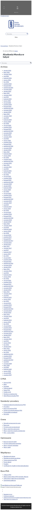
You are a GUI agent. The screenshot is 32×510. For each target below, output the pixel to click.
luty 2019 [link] (6, 210)
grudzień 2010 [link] (8, 356)
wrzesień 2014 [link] (8, 311)
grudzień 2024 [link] (8, 104)
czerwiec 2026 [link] (8, 74)
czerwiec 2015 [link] (8, 293)
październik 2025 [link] (8, 87)
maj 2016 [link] (6, 273)
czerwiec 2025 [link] (8, 95)
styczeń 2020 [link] (7, 193)
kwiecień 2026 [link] (8, 78)
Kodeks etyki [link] (7, 392)
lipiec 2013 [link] (7, 337)
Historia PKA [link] (7, 382)
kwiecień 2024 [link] (8, 119)
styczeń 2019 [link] (7, 212)
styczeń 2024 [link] (7, 125)
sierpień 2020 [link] (7, 186)
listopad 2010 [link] (7, 358)
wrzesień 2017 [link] (8, 242)
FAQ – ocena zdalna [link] (9, 432)
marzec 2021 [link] (7, 172)
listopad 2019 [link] (7, 197)
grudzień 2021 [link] (8, 159)
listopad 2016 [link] (7, 261)
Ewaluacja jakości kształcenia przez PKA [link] (15, 405)
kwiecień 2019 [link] (8, 206)
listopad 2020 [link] (7, 180)
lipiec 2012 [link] (7, 348)
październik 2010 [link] (8, 360)
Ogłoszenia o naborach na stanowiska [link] (14, 478)
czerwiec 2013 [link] (8, 339)
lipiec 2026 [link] (7, 72)
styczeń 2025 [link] (7, 103)
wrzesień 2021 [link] (8, 163)
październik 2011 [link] (8, 354)
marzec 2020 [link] (7, 189)
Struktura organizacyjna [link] (10, 394)
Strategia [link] (6, 386)
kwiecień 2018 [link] (8, 229)
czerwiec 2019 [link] (8, 203)
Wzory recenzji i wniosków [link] (11, 445)
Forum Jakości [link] (7, 462)
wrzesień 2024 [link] (8, 110)
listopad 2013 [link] (7, 329)
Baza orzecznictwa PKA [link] (10, 408)
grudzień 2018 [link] (8, 214)
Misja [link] (5, 384)
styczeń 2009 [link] (7, 373)
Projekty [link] (6, 464)
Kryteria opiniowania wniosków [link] (12, 443)
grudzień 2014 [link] (8, 305)
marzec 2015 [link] (7, 299)
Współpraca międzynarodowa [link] (12, 458)
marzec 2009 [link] (7, 371)
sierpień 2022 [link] (7, 150)
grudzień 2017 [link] (8, 237)
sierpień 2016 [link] (7, 267)
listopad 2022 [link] (7, 144)
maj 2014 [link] (6, 318)
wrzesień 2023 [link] (8, 133)
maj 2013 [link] (6, 341)
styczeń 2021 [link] (7, 176)
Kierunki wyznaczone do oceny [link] (12, 423)
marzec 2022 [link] (7, 155)
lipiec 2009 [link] (7, 365)
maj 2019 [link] (6, 205)
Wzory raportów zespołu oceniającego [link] (14, 431)
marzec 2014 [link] (7, 322)
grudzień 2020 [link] (8, 178)
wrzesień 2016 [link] (8, 265)
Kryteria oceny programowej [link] (12, 427)
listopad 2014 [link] (7, 307)
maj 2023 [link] (6, 138)
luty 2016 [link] (6, 278)
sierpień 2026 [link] (7, 70)
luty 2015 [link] (6, 301)
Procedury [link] (7, 406)
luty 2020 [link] (6, 191)
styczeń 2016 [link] (7, 280)
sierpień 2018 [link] (7, 222)
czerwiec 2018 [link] (8, 225)
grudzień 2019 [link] (8, 195)
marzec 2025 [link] (7, 101)
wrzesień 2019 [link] (8, 201)
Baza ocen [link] (6, 425)
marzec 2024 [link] (7, 121)
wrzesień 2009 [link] (8, 363)
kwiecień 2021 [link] (8, 171)
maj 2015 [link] (6, 295)
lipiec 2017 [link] (7, 246)
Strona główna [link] (4, 46)
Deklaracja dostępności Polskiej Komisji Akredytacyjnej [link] (17, 497)
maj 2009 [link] (6, 367)
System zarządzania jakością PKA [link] (13, 410)
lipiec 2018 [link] (7, 224)
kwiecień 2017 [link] (8, 252)
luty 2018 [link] (6, 233)
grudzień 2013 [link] (8, 327)
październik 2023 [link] (8, 131)
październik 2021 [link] (8, 161)
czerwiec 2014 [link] (8, 316)
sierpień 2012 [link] (7, 346)
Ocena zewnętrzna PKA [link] (10, 460)
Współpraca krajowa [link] (9, 456)
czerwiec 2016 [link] (8, 271)
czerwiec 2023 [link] (8, 137)
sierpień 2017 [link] (7, 244)
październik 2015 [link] (8, 286)
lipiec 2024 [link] (7, 114)
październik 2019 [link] (8, 199)
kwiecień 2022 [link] (8, 154)
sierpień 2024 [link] (7, 112)
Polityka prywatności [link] (9, 496)
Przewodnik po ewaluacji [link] (10, 412)
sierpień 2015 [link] (7, 290)
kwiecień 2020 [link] (8, 188)
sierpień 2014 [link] (7, 312)
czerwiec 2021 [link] (8, 167)
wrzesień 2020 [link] (8, 184)
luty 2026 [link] (6, 82)
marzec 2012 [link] (7, 350)
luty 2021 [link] (6, 174)
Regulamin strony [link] (8, 494)
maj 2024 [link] (6, 118)
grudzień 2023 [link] (8, 127)
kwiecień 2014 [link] (8, 320)
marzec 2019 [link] (7, 208)
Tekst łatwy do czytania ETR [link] (11, 499)
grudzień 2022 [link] (8, 142)
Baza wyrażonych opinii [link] (10, 441)
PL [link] (17, 6)
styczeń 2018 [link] (7, 235)
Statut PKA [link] (7, 390)
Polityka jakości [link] (8, 388)
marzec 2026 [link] (7, 80)
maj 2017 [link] (6, 250)
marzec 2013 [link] (7, 343)
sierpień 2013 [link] (7, 335)
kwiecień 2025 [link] (8, 99)
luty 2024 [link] (6, 123)
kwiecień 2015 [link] (8, 297)
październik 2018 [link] (8, 218)
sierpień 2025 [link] (7, 91)
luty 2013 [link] (6, 345)
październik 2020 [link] (8, 182)
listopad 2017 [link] (7, 239)
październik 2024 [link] (8, 108)
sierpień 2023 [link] (7, 135)
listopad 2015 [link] (7, 284)
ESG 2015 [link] (6, 414)
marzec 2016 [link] (7, 276)
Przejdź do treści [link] (5, 16)
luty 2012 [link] (6, 352)
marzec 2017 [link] (7, 254)
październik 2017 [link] (8, 241)
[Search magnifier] (27, 33)
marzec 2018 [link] (7, 231)
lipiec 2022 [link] (7, 152)
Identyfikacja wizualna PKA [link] (11, 396)
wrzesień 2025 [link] (8, 89)
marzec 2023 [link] (7, 140)
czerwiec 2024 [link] (8, 116)
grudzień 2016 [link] (8, 259)
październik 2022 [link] (8, 146)
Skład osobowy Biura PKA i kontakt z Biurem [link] (16, 476)
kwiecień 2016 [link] (8, 275)
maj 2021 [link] (6, 169)
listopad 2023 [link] (7, 129)
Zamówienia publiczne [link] (10, 480)
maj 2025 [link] (6, 97)
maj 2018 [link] (6, 227)
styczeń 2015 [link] (7, 303)
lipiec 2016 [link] (7, 269)
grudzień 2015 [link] (8, 282)
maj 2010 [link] (6, 362)
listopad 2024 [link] (7, 106)
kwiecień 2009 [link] (8, 369)
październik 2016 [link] (8, 263)
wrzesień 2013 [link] (8, 333)
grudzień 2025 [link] (8, 84)
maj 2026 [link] (6, 76)
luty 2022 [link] (6, 157)
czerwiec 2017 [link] (8, 248)
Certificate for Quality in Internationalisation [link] (16, 466)
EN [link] (17, 8)
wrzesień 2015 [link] (8, 288)
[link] (17, 3)
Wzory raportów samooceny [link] (12, 429)
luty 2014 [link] (6, 324)
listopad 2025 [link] (7, 85)
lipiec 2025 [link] (7, 93)
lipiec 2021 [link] (7, 165)
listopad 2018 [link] (7, 216)
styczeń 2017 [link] (7, 258)
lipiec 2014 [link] (7, 314)
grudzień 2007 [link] (8, 375)
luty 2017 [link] (6, 256)
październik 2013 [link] (8, 331)
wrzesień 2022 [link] (8, 148)
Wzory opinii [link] (7, 447)
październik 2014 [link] (8, 309)
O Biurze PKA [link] (7, 475)
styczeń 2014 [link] (7, 326)
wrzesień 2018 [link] (8, 220)
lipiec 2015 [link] (7, 292)
